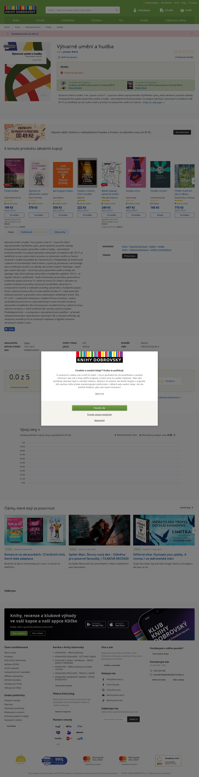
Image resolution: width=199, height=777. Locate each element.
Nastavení (99, 420)
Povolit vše (99, 408)
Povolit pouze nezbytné (99, 414)
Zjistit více (99, 394)
